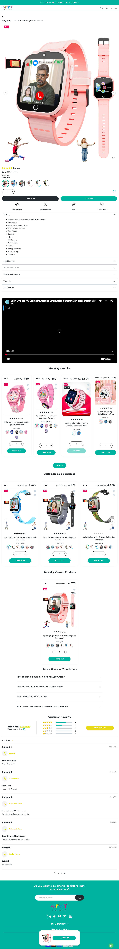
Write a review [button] (100, 728)
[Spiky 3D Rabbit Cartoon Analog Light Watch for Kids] (16, 398)
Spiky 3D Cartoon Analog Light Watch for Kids (46, 417)
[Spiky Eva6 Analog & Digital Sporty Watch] (105, 392)
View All (59, 465)
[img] (7, 747)
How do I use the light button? (32, 696)
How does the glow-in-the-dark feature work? (40, 687)
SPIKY (6, 379)
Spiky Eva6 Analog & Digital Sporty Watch (105, 412)
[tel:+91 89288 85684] (106, 8)
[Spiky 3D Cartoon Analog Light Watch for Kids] (46, 396)
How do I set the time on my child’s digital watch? (42, 706)
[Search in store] (111, 8)
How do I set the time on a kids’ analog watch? (41, 677)
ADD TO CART (64, 938)
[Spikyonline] (7, 7)
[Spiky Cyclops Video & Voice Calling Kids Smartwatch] (20, 509)
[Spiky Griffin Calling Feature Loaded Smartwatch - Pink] (76, 399)
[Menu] (116, 8)
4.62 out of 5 (25, 726)
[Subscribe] (79, 898)
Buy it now (89, 199)
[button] (3, 17)
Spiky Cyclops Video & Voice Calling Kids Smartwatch (20, 538)
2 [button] (58, 873)
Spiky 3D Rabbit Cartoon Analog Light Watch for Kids (16, 423)
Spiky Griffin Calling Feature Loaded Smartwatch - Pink (76, 424)
